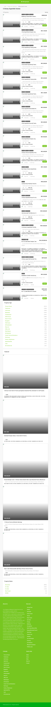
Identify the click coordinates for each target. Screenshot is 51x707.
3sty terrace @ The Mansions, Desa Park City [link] (32, 213)
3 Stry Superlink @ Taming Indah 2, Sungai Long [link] (32, 47)
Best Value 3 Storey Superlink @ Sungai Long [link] (32, 169)
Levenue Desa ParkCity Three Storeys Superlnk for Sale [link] (34, 183)
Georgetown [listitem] (29, 626)
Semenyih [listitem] (29, 611)
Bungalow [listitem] (7, 320)
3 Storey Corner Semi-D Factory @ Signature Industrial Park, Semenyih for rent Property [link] (24, 390)
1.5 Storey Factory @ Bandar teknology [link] (13, 522)
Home (5, 6)
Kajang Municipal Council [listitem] (32, 630)
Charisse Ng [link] (26, 73)
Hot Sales (27, 14)
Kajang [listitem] (28, 609)
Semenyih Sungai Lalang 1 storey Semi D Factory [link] (15, 435)
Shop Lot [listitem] (7, 327)
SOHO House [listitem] (8, 316)
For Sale (23, 14)
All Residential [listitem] (8, 325)
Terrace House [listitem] (8, 306)
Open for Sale (27, 62)
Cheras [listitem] (28, 615)
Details (44, 25)
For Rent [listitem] (7, 588)
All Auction (24, 239)
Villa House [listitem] (7, 322)
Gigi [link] (25, 206)
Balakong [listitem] (29, 623)
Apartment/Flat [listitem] (8, 341)
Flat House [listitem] (7, 337)
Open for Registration (30, 289)
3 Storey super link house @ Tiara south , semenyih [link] (33, 259)
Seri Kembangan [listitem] (30, 638)
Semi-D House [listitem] (8, 318)
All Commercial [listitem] (8, 345)
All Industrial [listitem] (8, 333)
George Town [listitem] (29, 607)
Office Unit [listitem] (7, 329)
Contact (27, 663)
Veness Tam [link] (26, 220)
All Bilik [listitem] (6, 593)
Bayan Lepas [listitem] (29, 617)
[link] (11, 20)
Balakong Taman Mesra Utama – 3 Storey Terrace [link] (33, 16)
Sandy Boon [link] (26, 253)
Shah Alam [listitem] (29, 632)
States (27, 654)
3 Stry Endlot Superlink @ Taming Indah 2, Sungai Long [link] (34, 64)
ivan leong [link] (26, 26)
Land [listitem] (6, 343)
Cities (27, 659)
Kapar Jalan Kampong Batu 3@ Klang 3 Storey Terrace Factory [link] (18, 568)
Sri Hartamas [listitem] (29, 642)
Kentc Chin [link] (26, 176)
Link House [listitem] (7, 310)
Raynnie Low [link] (26, 284)
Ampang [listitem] (28, 636)
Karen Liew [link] (26, 191)
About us (28, 661)
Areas (27, 656)
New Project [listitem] (8, 591)
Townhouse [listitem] (7, 308)
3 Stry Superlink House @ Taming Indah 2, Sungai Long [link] (34, 123)
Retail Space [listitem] (8, 331)
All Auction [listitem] (7, 584)
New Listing (31, 14)
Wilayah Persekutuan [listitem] (31, 644)
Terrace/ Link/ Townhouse (12, 6)
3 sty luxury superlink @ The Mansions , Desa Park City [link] (34, 227)
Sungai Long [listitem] (29, 634)
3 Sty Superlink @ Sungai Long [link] (29, 32)
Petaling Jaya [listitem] (30, 646)
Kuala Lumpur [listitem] (30, 613)
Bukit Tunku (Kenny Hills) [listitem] (32, 628)
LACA (27, 239)
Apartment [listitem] (7, 312)
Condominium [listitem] (8, 314)
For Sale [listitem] (7, 586)
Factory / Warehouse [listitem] (9, 339)
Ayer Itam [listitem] (29, 619)
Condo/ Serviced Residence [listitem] (11, 335)
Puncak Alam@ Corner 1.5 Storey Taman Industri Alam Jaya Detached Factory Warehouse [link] (24, 479)
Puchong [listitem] (29, 640)
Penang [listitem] (28, 621)
